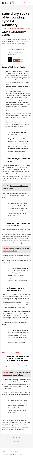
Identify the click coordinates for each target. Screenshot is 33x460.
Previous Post (16, 437)
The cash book (9, 75)
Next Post (16, 441)
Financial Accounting (8, 28)
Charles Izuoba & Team (15, 455)
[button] (24, 2)
